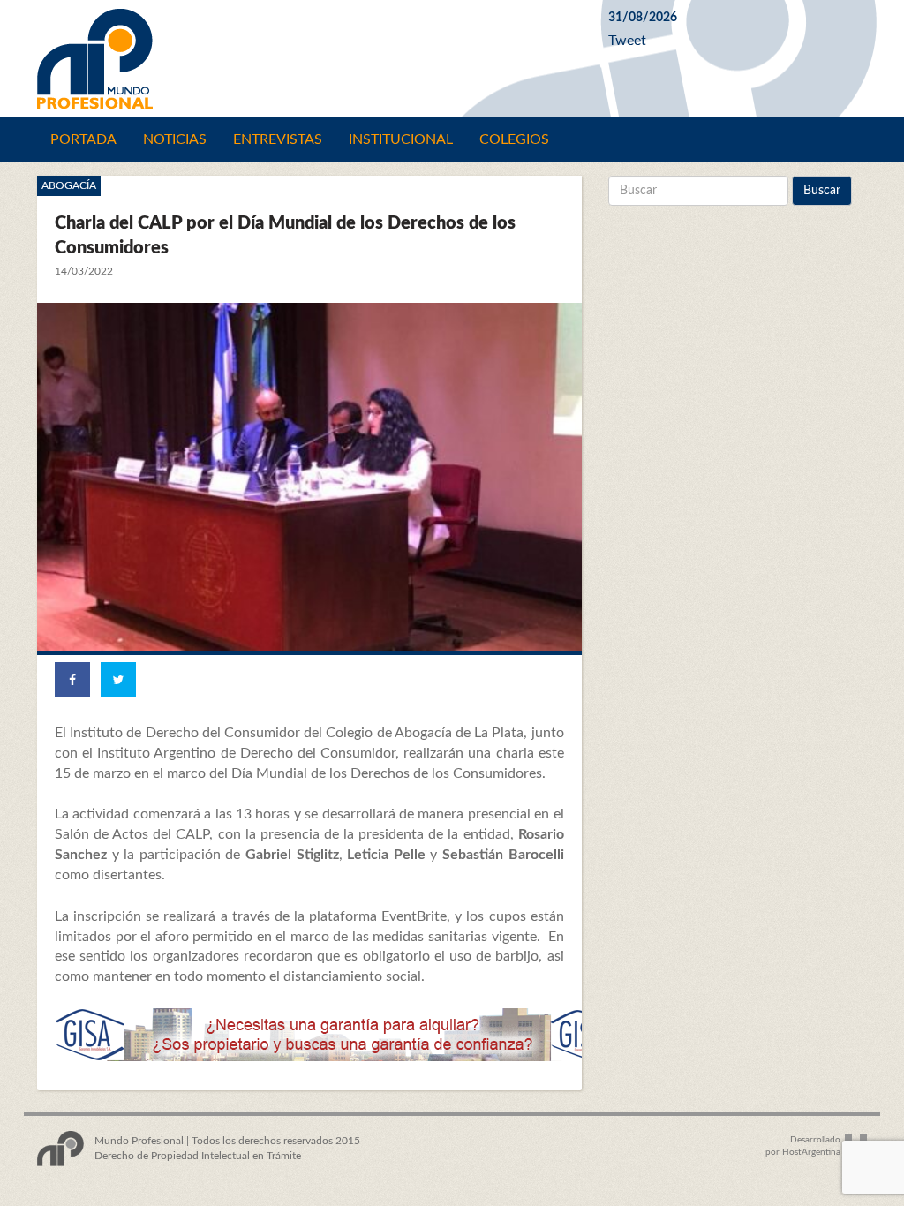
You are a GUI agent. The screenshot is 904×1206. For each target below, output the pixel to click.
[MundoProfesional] (309, 59)
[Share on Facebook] (72, 679)
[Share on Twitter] (118, 679)
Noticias (175, 139)
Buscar (821, 191)
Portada (83, 139)
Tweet (627, 41)
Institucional (401, 139)
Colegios (514, 139)
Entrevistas (277, 139)
